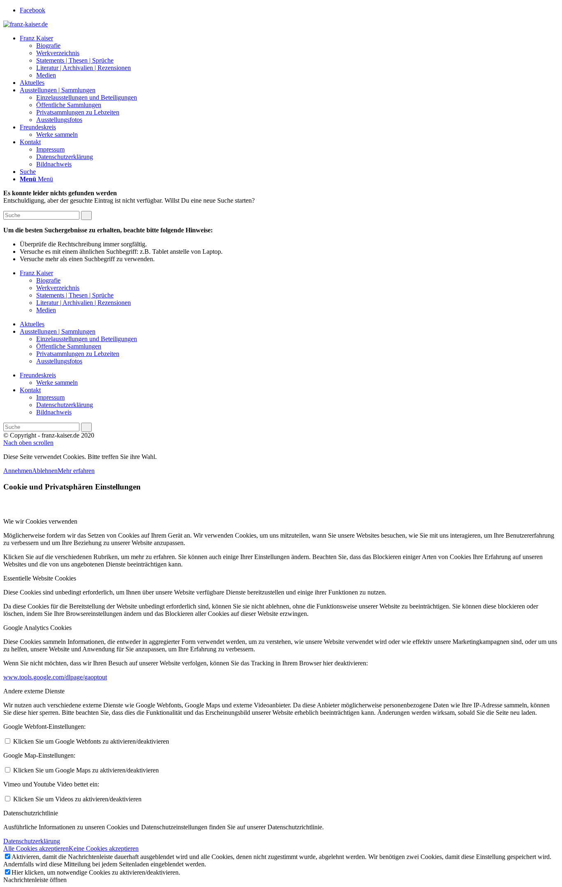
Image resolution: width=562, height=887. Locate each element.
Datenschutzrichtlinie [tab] (30, 813)
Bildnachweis (54, 412)
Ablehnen (45, 470)
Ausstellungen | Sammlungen (57, 331)
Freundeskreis (38, 375)
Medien (46, 310)
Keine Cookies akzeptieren (104, 848)
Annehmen (17, 470)
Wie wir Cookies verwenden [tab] (40, 521)
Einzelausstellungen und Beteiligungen (86, 338)
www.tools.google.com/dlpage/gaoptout (55, 677)
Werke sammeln (57, 382)
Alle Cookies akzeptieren (36, 848)
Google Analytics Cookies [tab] (37, 627)
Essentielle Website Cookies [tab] (39, 578)
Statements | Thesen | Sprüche (75, 295)
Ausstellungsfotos (59, 361)
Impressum (50, 397)
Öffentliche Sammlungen (68, 346)
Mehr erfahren (76, 470)
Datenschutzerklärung (64, 404)
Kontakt (30, 389)
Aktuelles (32, 324)
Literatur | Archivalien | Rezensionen (83, 302)
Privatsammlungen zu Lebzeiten (77, 353)
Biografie (48, 280)
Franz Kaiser (36, 272)
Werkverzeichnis (57, 287)
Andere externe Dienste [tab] (34, 691)
